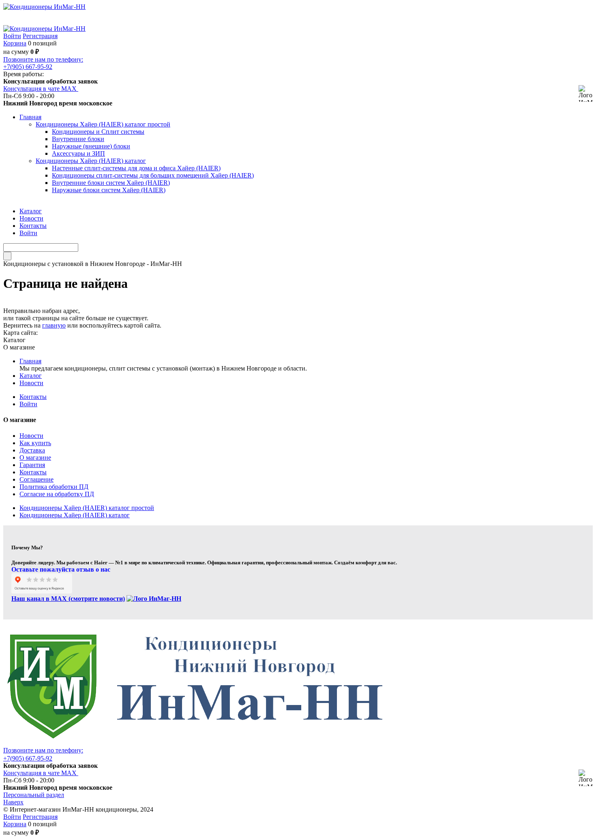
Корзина (14, 43)
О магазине (35, 457)
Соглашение (36, 479)
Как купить (35, 442)
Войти (12, 35)
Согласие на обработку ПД (56, 494)
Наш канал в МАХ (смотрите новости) (68, 598)
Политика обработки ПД (53, 486)
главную (54, 325)
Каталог (30, 375)
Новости (31, 382)
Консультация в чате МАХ (40, 88)
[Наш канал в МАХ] (153, 598)
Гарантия (32, 464)
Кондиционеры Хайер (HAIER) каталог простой (86, 507)
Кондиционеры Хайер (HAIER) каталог (74, 515)
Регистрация (40, 35)
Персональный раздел (33, 794)
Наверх (13, 802)
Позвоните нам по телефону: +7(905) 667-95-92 (43, 63)
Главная (30, 361)
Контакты (33, 396)
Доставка (32, 450)
